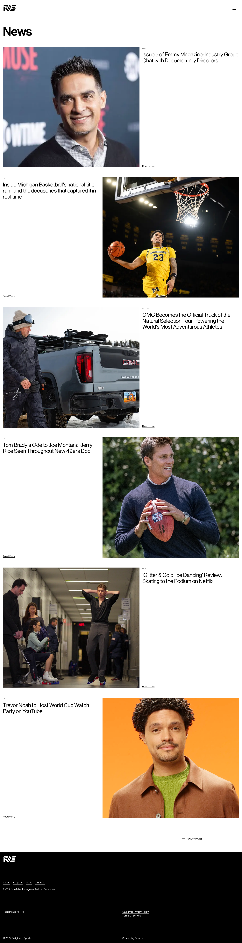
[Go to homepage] (9, 8)
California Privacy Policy (135, 911)
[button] (235, 8)
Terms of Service (131, 915)
